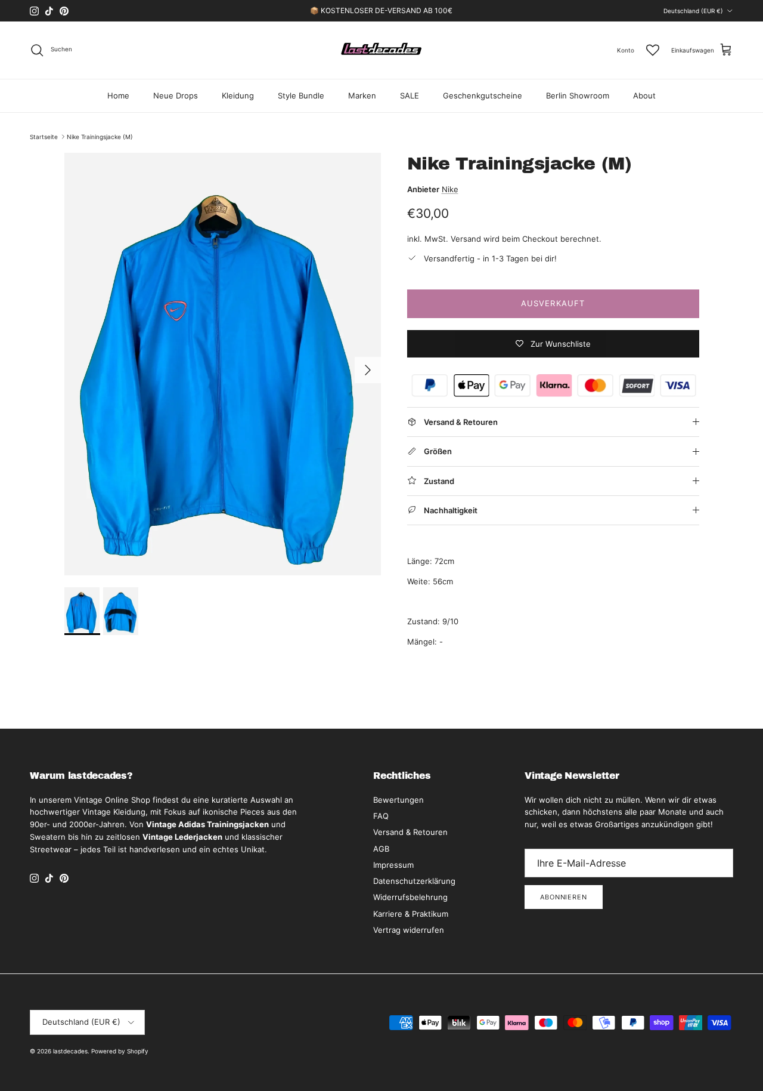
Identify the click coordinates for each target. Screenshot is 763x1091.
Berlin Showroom (577, 95)
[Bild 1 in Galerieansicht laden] (222, 364)
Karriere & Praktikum (410, 914)
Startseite (44, 136)
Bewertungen (398, 800)
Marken (362, 95)
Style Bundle (301, 95)
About (644, 95)
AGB (381, 848)
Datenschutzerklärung (414, 881)
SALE (409, 95)
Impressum (393, 865)
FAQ (381, 816)
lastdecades (70, 1051)
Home (118, 95)
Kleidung (238, 95)
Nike (450, 189)
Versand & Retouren (410, 832)
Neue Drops (175, 95)
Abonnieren (563, 897)
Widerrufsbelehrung (410, 897)
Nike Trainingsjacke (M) (100, 136)
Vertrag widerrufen (408, 930)
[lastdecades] (382, 50)
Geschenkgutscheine (482, 95)
